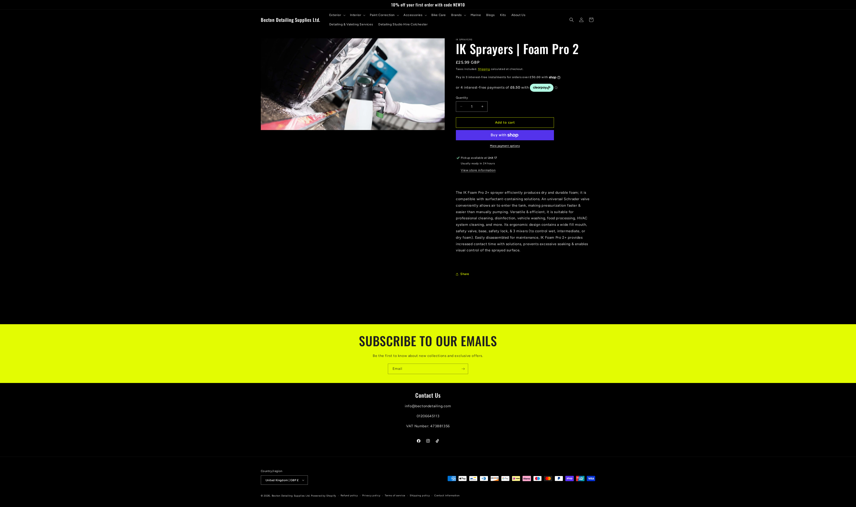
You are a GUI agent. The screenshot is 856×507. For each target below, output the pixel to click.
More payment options (505, 145)
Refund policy (349, 495)
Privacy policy (371, 495)
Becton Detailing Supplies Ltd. (291, 495)
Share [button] (464, 274)
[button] (337, 15)
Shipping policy (420, 495)
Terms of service (395, 495)
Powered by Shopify (323, 495)
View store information (478, 170)
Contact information (446, 495)
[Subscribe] (463, 369)
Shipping (484, 69)
